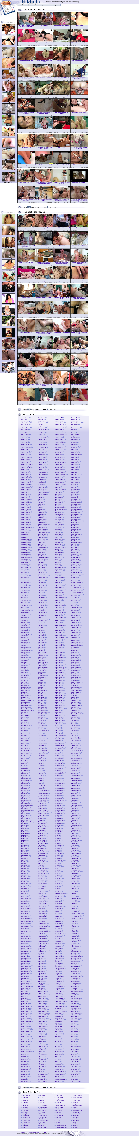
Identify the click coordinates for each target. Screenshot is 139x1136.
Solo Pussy (74, 730)
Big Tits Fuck (24, 836)
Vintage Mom (74, 981)
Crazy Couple (41, 545)
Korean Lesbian (58, 512)
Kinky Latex (57, 499)
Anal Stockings (24, 600)
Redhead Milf (74, 512)
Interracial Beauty (59, 421)
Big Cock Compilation (26, 805)
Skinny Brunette (75, 662)
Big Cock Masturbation (26, 810)
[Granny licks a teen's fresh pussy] (26, 261)
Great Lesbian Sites (77, 1105)
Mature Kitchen (58, 793)
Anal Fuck (23, 584)
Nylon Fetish (58, 963)
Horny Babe (41, 1021)
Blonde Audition (25, 908)
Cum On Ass (41, 564)
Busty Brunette (24, 1069)
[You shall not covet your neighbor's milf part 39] (61, 42)
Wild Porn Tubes (9, 236)
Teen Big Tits (74, 818)
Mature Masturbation (59, 800)
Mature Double (58, 773)
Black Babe (24, 861)
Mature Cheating (58, 765)
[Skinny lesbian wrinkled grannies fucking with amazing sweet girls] (26, 244)
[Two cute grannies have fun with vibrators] (26, 401)
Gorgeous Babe (41, 921)
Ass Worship (24, 682)
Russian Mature (75, 575)
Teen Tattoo (74, 903)
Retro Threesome (75, 542)
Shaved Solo (74, 635)
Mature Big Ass (58, 757)
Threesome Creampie (76, 915)
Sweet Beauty (74, 793)
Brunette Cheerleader (26, 1014)
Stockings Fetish (75, 752)
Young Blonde (74, 1058)
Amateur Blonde (25, 444)
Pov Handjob (74, 426)
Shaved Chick (74, 620)
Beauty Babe (24, 747)
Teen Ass (73, 810)
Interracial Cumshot (59, 424)
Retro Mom (74, 537)
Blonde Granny (24, 936)
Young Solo (74, 1078)
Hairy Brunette (41, 965)
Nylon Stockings (58, 966)
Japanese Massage (59, 472)
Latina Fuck (57, 540)
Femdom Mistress (42, 795)
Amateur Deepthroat (26, 464)
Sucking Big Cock (75, 780)
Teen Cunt (73, 833)
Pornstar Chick (58, 1068)
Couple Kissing (41, 537)
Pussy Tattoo (74, 476)
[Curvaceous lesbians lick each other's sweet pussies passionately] (79, 296)
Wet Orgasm (74, 999)
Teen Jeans (74, 866)
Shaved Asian (74, 610)
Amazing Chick (25, 544)
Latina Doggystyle (59, 539)
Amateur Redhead (25, 506)
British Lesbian (24, 993)
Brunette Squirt (24, 1046)
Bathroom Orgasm (25, 708)
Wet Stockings (74, 1004)
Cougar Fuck (41, 527)
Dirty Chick (40, 639)
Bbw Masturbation (25, 725)
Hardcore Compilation (43, 994)
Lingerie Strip (58, 733)
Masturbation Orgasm (60, 747)
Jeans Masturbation (59, 489)
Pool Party (57, 1058)
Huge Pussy (41, 1066)
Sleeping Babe (74, 688)
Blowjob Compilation (26, 965)
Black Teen (24, 896)
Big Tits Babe (24, 833)
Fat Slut (40, 782)
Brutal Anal (23, 1054)
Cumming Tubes (60, 1119)
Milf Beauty (57, 836)
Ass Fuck (23, 677)
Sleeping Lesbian (75, 692)
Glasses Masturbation (43, 920)
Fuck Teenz (75, 1102)
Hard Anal (40, 986)
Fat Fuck (40, 770)
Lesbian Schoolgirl (59, 673)
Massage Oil (58, 740)
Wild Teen (73, 1044)
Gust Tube (8, 315)
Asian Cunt (24, 632)
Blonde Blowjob (25, 918)
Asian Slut (23, 665)
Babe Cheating (24, 692)
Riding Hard (74, 549)
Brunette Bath (24, 1004)
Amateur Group (25, 482)
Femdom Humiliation (43, 793)
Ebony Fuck (41, 705)
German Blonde (41, 878)
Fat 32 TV (58, 1120)
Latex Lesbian (58, 520)
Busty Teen (40, 419)
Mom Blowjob (58, 900)
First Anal (40, 816)
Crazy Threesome (42, 557)
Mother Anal (57, 928)
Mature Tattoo (58, 825)
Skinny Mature (74, 670)
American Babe (25, 554)
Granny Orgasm (42, 941)
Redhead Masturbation (76, 510)
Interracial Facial (58, 429)
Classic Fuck (41, 471)
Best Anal (23, 760)
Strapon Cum (74, 760)
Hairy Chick (41, 966)
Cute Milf (40, 592)
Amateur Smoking (25, 512)
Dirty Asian (40, 630)
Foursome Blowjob (42, 851)
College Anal (41, 510)
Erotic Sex (40, 740)
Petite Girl (57, 1044)
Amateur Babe (24, 441)
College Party (41, 517)
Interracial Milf (58, 436)
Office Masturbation (59, 968)
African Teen (24, 436)
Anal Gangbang (25, 585)
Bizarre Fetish (24, 853)
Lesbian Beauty (58, 585)
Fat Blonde (40, 765)
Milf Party (57, 865)
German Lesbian (42, 883)
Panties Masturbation (60, 1011)
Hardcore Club (41, 993)
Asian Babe (24, 619)
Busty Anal (23, 1061)
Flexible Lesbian (42, 843)
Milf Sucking (57, 881)
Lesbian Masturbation (60, 637)
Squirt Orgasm (74, 745)
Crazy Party (41, 554)
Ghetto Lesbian (41, 891)
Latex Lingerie (58, 522)
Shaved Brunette (75, 619)
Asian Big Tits (24, 624)
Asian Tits (23, 672)
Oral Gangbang (58, 981)
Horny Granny (41, 1034)
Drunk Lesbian (41, 678)
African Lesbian (25, 434)
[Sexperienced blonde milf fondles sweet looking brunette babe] (26, 314)
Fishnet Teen (41, 838)
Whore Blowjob (74, 1009)
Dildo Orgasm (41, 624)
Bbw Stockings (24, 733)
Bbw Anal (23, 712)
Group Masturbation (42, 950)
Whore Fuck (74, 1011)
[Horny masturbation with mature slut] (44, 296)
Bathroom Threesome (26, 710)
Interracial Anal (58, 417)
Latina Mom (57, 550)
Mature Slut (57, 815)
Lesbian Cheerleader (59, 592)
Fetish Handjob (41, 805)
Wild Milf (73, 1034)
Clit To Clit (40, 484)
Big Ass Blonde (25, 778)
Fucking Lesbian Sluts (61, 1125)
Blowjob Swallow (25, 968)
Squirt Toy (73, 747)
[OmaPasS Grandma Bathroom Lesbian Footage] (61, 163)
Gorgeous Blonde (42, 923)
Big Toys (23, 841)
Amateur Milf (24, 492)
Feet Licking (41, 787)
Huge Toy (40, 1071)
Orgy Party (57, 989)
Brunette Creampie (25, 1019)
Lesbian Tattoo (58, 703)
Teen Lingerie (74, 870)
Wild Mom (73, 1036)
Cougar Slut (41, 530)
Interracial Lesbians (59, 434)
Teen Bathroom (74, 815)
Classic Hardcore (42, 472)
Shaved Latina (74, 624)
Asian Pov (23, 662)
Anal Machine (24, 589)
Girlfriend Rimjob (42, 901)
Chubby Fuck (41, 456)
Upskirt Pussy (74, 961)
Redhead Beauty (75, 501)
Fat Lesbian (41, 773)
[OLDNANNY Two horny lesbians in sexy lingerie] (79, 42)
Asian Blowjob (24, 627)
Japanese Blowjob (59, 461)
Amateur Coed (24, 454)
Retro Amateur (74, 522)
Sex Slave (73, 604)
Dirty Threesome (42, 652)
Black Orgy (24, 885)
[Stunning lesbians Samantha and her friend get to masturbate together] (61, 198)
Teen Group (74, 861)
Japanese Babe (58, 454)
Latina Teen (57, 565)
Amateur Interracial (25, 487)
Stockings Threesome (76, 757)
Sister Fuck (74, 647)
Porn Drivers (9, 148)
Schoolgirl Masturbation (76, 587)
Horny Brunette (41, 1026)
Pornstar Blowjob (59, 1066)
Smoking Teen (74, 718)
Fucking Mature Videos (77, 1097)
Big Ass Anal (24, 772)
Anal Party (23, 595)
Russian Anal (74, 555)
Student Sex (74, 773)
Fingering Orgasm (42, 813)
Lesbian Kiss (58, 629)
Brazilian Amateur (25, 979)
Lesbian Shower (58, 680)
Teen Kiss (73, 868)
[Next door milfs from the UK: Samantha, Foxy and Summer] (61, 279)
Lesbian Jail (57, 627)
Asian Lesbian (24, 647)
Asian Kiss (23, 645)
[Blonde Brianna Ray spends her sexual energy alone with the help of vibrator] (61, 314)
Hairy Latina (41, 973)
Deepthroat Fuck (42, 620)
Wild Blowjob (74, 1028)
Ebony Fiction (59, 1095)
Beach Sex (24, 745)
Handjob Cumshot (42, 984)
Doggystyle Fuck (42, 655)
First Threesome (42, 823)
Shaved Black (74, 615)
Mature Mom (58, 802)
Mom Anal (57, 898)
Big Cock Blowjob (25, 803)
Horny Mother (41, 1043)
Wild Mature (74, 1033)
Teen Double (74, 843)
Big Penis (23, 830)
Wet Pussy (74, 1003)
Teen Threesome (75, 905)
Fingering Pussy (42, 815)
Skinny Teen (74, 680)
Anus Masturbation (25, 610)
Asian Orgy (24, 659)
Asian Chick (24, 629)
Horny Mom (41, 1041)
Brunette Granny (25, 1028)
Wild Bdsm (73, 1023)
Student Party (74, 772)
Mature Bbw (57, 753)
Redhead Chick (75, 504)
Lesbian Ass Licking (59, 579)
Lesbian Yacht (58, 722)
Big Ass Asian (24, 773)
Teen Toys (73, 908)
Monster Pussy (58, 925)
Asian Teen (24, 670)
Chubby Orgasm (42, 464)
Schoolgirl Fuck (75, 585)
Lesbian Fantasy (58, 607)
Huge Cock (40, 1056)
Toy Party (73, 945)
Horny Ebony (41, 1033)
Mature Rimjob (58, 812)
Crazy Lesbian (41, 550)
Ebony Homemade (42, 707)
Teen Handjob (74, 863)
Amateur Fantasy (25, 474)
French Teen (41, 865)
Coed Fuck (40, 504)
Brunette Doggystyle (26, 1021)
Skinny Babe (74, 654)
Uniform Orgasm (75, 958)
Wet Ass (73, 993)
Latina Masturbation (59, 547)
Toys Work (73, 948)
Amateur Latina (25, 489)
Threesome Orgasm (76, 918)
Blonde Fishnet (24, 931)
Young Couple (74, 1064)
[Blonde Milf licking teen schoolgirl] (79, 111)
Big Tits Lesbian (25, 838)
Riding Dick (74, 545)
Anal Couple (24, 569)
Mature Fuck (58, 782)
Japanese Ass (58, 452)
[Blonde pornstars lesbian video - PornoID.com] (26, 163)
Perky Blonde (58, 1031)
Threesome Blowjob (76, 913)
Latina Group (58, 542)
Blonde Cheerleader (26, 921)
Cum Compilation (42, 559)
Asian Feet (23, 637)
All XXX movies (8, 46)
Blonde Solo (24, 955)
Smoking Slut (74, 717)
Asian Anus (24, 617)
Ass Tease (23, 680)
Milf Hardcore (58, 856)
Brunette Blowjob (25, 1011)
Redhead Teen (74, 519)
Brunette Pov (24, 1039)
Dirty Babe (40, 632)
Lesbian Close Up (59, 594)
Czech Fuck (41, 604)
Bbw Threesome (25, 737)
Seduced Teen (74, 595)
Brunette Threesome (26, 1051)
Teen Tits (73, 906)
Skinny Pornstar (75, 675)
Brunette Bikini (24, 1009)
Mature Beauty (58, 755)
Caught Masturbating (43, 426)
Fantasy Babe (41, 757)
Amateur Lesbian (25, 491)
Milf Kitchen (57, 858)
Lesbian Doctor (58, 602)
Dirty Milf (40, 644)
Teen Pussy (74, 886)
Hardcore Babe (41, 991)
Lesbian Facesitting (59, 605)
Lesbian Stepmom (59, 693)
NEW (32, 207)
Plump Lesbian (58, 1054)
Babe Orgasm (24, 695)
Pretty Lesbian (74, 446)
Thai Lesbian (74, 911)
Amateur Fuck (24, 479)
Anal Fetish (24, 579)
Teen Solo (73, 893)
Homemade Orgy (42, 1016)
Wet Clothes (74, 994)
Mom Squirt (57, 913)
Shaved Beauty (75, 614)
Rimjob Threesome (75, 552)
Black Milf (23, 880)
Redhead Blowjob (75, 502)
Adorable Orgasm (25, 427)
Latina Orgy (57, 554)
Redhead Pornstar (75, 515)
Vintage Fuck (74, 973)
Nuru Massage (58, 958)
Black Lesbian (24, 876)
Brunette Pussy (25, 1041)
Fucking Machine (42, 868)
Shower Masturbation (76, 642)
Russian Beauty (75, 559)
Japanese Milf (58, 477)
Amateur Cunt (24, 462)
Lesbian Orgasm (59, 652)
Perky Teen (57, 1036)
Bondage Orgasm (25, 971)
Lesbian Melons (58, 639)
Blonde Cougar (24, 925)
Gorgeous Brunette (42, 925)
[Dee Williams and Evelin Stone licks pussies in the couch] (26, 279)
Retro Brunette (74, 529)
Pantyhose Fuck (58, 1018)
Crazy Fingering (42, 547)
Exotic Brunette (41, 742)
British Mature (24, 994)
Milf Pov (56, 868)
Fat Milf (39, 777)
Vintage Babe (74, 969)
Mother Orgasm (58, 935)
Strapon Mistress (75, 763)
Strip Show (73, 765)
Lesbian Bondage (59, 589)
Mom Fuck (57, 905)
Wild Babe (73, 1021)
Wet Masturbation (75, 998)
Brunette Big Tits (25, 1008)
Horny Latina (41, 1036)
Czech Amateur (41, 597)
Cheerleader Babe (42, 447)
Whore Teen (74, 1016)
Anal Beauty (24, 565)
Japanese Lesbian (59, 471)
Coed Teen (40, 509)
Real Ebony (74, 487)
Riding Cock (74, 544)
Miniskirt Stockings (59, 896)
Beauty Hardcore (25, 753)
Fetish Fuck (41, 803)
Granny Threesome (42, 943)
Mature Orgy (58, 807)
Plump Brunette (58, 1053)
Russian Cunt (74, 567)
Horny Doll (40, 1031)
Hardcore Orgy (41, 1001)
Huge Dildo (40, 1059)
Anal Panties (24, 594)
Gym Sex (40, 953)
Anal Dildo (23, 572)
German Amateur (42, 873)
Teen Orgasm (74, 875)
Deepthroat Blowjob (42, 619)
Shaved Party (74, 630)
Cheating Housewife (42, 441)
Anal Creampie (24, 570)
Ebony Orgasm (41, 718)
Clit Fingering (41, 477)
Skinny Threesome (75, 682)
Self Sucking (74, 597)
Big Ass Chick (24, 782)
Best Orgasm (24, 770)
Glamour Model (41, 913)
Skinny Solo (74, 678)
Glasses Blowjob (42, 916)
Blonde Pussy (24, 951)
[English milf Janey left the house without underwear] (44, 59)
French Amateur (42, 856)
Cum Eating (41, 560)
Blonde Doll (24, 928)
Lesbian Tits (57, 710)
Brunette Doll (24, 1023)
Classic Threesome (42, 476)
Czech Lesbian (41, 605)
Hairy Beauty (41, 961)
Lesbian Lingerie (58, 632)
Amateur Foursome (26, 477)
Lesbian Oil (57, 650)
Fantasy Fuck (41, 758)
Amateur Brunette (25, 447)
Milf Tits (56, 886)
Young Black (74, 1056)
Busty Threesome (42, 421)
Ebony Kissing (41, 708)
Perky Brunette (58, 1033)
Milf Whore (57, 890)
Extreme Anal (41, 745)
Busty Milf (23, 1078)
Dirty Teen (40, 650)
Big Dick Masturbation (26, 821)
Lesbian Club (58, 595)
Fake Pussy (41, 755)
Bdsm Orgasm (24, 742)
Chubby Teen (41, 467)
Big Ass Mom (24, 790)
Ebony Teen (41, 728)
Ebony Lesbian (41, 710)
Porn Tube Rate (9, 349)
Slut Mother (74, 697)
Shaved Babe (74, 612)
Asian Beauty (24, 622)
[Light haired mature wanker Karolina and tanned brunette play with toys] (26, 94)
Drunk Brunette (41, 675)
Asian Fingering (25, 639)
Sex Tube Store (42, 1110)
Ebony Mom (41, 717)
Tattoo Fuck (74, 797)
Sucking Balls (74, 778)
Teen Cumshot (74, 831)
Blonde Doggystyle (25, 926)
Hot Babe (40, 1051)
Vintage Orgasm (75, 983)
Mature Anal (57, 750)
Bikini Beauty (24, 846)
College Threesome (42, 524)
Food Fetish (41, 845)
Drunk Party (41, 683)
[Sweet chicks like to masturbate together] (61, 94)
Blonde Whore (24, 963)
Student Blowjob (75, 767)
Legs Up (57, 575)
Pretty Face (74, 442)
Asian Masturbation (25, 650)
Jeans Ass (57, 486)
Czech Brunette (41, 602)
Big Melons (24, 825)
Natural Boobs (58, 941)
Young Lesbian (74, 1071)
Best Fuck (23, 767)
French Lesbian (41, 861)
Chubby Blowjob (42, 454)
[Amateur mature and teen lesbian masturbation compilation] (61, 261)
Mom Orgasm (58, 908)
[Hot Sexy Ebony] (79, 226)
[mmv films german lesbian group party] (79, 383)
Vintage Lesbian (75, 974)
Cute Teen (40, 595)
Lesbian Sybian (58, 702)
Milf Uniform (57, 888)
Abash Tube (9, 270)
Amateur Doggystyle (26, 467)
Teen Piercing (74, 883)
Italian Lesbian (58, 447)
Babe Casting (24, 690)
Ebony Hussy (59, 1099)
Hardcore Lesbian (42, 996)
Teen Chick (74, 826)
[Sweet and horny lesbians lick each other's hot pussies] (61, 366)
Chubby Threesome (42, 469)
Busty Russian (41, 417)
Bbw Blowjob (24, 713)
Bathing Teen (24, 703)
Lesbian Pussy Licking (60, 668)
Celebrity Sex (41, 431)
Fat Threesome (41, 785)
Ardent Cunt (9, 68)
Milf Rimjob (57, 870)
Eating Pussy (41, 688)
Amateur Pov (24, 504)
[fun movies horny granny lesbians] (26, 181)
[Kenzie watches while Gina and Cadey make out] (26, 348)
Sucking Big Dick (75, 782)
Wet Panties (74, 1001)
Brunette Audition (25, 1001)
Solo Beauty (74, 720)
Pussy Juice (74, 466)
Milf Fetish (57, 850)
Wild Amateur (74, 1019)
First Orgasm (41, 821)
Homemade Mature (42, 1014)
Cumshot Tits (41, 579)
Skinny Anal (74, 650)
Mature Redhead (59, 810)
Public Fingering (75, 451)
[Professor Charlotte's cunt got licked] (44, 129)
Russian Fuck (74, 569)
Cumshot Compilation (43, 575)
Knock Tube (9, 338)
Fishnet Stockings (42, 836)
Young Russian (74, 1074)
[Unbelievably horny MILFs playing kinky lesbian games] (26, 111)
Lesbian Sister (58, 682)
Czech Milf (40, 609)
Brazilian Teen (24, 984)
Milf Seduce (57, 871)
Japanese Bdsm (58, 456)
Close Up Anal (41, 486)
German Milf (41, 886)
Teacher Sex (74, 803)
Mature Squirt (58, 818)
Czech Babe (41, 599)
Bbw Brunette (24, 715)
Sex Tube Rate (42, 1109)
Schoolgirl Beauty (75, 584)
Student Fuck (74, 768)
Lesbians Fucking (59, 723)
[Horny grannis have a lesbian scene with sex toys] (61, 226)
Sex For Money (75, 599)
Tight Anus (73, 923)
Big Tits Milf (24, 840)
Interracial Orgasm (59, 439)
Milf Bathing (57, 835)
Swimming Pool (75, 795)
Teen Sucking (74, 901)
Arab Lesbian (24, 612)
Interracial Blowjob (59, 422)
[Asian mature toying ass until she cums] (79, 129)
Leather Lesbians (59, 570)
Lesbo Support (75, 1120)
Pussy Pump (74, 472)
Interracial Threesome (60, 446)
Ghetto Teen (41, 893)
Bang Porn (8, 80)
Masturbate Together (59, 745)
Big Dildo (23, 823)
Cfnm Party (40, 434)
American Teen (24, 564)
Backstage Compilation (26, 700)
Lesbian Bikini (58, 587)
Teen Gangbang (75, 858)
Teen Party (73, 881)
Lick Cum (57, 727)
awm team (23, 1132)
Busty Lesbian (24, 1076)
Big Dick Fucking (25, 820)
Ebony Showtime (60, 1100)
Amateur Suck (24, 520)
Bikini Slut (23, 851)
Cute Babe (40, 582)
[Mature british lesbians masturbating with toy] (44, 163)
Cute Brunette (41, 585)
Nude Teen (57, 953)
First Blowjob (41, 818)
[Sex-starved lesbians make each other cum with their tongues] (26, 76)
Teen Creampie (74, 830)
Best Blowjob (24, 763)
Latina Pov (57, 559)
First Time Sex (41, 828)
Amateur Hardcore (25, 486)
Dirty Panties (41, 647)
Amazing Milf (24, 549)
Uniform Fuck (74, 955)
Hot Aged (74, 1107)
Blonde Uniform (25, 961)
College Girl (41, 514)
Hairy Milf (40, 979)
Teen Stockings (75, 898)
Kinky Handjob (58, 497)
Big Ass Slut (24, 792)
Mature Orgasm (58, 805)
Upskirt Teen (74, 963)
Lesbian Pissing (58, 660)
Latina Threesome (59, 567)
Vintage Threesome (76, 989)
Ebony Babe (41, 693)
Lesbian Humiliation (59, 625)
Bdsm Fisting (24, 740)
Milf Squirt (57, 876)
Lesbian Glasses (59, 619)
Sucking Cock (74, 785)
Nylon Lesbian (58, 965)
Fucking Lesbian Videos (61, 1127)
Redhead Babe (74, 499)
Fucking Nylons (76, 1100)
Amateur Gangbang (26, 481)
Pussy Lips (74, 469)
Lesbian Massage (59, 635)
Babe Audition (24, 685)
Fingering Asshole (42, 810)
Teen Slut (73, 891)
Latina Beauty (58, 532)
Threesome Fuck (75, 916)
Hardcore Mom (41, 998)
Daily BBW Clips (9, 34)
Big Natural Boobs (25, 826)
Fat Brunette (41, 767)
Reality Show (74, 492)
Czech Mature (41, 607)
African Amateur (25, 431)
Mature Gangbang (59, 783)
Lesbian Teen (58, 707)
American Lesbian (25, 559)
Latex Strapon (58, 527)
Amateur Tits (24, 529)
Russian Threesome (76, 582)
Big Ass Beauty (25, 777)
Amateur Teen (24, 525)
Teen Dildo (73, 838)
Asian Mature (24, 652)
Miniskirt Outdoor (59, 895)
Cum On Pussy (41, 567)
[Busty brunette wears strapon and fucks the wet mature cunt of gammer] (79, 314)
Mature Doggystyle (59, 772)
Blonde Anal (24, 906)
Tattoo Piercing (74, 802)
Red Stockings (74, 496)
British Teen (24, 998)
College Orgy (41, 515)
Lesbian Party (58, 659)
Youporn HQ (9, 258)
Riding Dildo (74, 547)
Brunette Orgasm (25, 1036)
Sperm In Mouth (75, 738)
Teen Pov (73, 885)
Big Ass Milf (24, 788)
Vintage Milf (74, 979)
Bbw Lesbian (24, 722)
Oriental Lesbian (58, 991)
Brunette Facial (24, 1024)
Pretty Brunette (74, 441)
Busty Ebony (24, 1071)
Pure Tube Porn (9, 361)
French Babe (41, 860)
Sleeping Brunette (75, 690)
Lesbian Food (58, 615)
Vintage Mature (74, 978)
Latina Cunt (57, 537)
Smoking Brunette (75, 705)
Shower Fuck (74, 640)
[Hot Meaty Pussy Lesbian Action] (61, 59)
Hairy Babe (40, 960)
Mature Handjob (58, 787)
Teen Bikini (73, 820)
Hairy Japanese (41, 971)
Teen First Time (75, 853)
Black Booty (24, 868)
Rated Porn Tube (9, 372)
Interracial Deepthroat (60, 426)
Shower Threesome (76, 645)
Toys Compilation (75, 946)
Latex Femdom (58, 519)
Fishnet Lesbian (41, 833)
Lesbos (74, 1122)
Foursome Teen (41, 855)
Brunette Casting (25, 1013)
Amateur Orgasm (25, 499)
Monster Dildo (58, 921)
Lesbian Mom (58, 642)
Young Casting (74, 1061)
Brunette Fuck (24, 1026)
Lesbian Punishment (59, 667)
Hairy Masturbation (42, 976)
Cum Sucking (41, 572)
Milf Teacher (57, 883)
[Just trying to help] (61, 146)
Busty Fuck (24, 1073)
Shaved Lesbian (75, 625)
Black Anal (23, 858)
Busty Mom (24, 1079)
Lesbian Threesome (59, 708)
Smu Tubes (42, 1112)
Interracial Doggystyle (60, 427)
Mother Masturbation (59, 933)
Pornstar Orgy (58, 1076)
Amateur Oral (24, 497)
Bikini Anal (23, 843)
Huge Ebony (41, 1061)
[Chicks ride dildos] (44, 24)
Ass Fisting (24, 675)
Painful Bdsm (58, 1008)
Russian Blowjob (75, 562)
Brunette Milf (24, 1033)
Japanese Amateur (59, 449)
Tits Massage (74, 936)
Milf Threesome (58, 885)
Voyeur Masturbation (76, 991)
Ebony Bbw (40, 695)
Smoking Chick (75, 707)
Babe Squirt (24, 697)
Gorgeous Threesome (43, 931)
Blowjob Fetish (24, 966)
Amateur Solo (24, 514)
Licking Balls (58, 728)
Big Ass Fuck (24, 785)
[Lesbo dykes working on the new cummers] (61, 111)
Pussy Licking (74, 467)
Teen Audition (74, 812)
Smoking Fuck (74, 710)
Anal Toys (23, 607)
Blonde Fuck (24, 933)
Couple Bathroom (42, 534)
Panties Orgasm (58, 1013)
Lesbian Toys (58, 712)
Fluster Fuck (9, 102)
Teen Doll (73, 841)
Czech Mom (41, 610)
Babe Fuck (23, 693)
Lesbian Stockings (59, 695)
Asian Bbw (23, 620)
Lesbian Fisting (58, 614)
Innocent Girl (41, 1078)
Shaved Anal (74, 609)
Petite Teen (57, 1049)
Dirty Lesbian (41, 642)
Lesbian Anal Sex (59, 577)
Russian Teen (74, 580)
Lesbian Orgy (58, 654)
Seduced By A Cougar (76, 594)
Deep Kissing (41, 617)
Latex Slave (57, 525)
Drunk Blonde (41, 673)
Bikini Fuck (24, 850)
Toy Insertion (74, 943)
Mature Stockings (59, 820)
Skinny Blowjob (75, 660)
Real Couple (74, 486)
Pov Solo (73, 432)
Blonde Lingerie (25, 941)
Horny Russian (41, 1048)
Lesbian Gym (58, 622)
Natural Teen (58, 948)
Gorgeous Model (42, 930)
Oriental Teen (58, 993)
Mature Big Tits (58, 758)
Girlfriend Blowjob (42, 898)
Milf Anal (57, 833)
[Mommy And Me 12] (26, 296)
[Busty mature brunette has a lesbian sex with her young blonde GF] (44, 279)
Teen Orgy (73, 876)
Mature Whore (58, 830)
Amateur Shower (25, 510)
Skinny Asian (74, 652)
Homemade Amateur (43, 1006)
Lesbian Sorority (58, 688)
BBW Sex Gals (59, 1114)
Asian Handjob (24, 642)
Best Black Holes (43, 1117)
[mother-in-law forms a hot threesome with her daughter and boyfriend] (26, 24)
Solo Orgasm (74, 728)
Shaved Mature (75, 627)
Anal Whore (24, 609)
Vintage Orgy (74, 984)
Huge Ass (40, 1053)
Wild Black (73, 1026)
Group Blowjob (41, 946)
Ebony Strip (41, 727)
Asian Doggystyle (25, 634)
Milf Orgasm (58, 861)
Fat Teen (40, 783)
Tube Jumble (9, 171)
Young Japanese (75, 1068)
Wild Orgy (73, 1038)
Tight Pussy (74, 930)
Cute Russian (41, 594)
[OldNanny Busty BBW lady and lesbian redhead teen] (61, 181)
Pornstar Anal (58, 1063)
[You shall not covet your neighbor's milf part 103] (79, 163)
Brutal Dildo (24, 1056)
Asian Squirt (24, 668)
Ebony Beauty (41, 697)
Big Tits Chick (24, 835)
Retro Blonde (74, 525)
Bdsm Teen (24, 743)
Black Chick (24, 870)
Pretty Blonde (74, 439)
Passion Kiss (58, 1028)
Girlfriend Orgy (41, 900)
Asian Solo (23, 667)
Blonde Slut (24, 953)
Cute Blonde (41, 584)
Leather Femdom (59, 569)
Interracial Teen (58, 444)
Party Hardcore (58, 1026)
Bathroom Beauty (25, 705)
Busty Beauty (24, 1066)
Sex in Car (73, 605)
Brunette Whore (25, 1053)
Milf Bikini (57, 838)
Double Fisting (41, 663)
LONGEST (37, 207)
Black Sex (23, 890)
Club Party (40, 499)
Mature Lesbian (58, 797)
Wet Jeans (73, 996)
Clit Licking (40, 479)
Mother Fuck (58, 931)
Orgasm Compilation (59, 984)
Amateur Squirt (24, 515)
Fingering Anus (41, 808)
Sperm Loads (74, 742)
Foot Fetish (40, 846)
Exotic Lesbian (41, 743)
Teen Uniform (74, 910)
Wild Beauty (74, 1024)
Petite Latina (57, 1046)
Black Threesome (25, 898)
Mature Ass (57, 752)
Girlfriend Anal (41, 896)
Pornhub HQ (9, 125)
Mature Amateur (58, 748)
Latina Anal (57, 529)
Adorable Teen (24, 429)
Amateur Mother (25, 496)
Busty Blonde (24, 1068)
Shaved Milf (74, 629)
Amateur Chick (24, 452)
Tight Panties (74, 928)
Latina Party (57, 555)
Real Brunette (74, 482)
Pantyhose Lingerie (59, 1019)
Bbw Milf (23, 727)
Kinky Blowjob (58, 496)
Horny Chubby (41, 1028)
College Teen (41, 522)
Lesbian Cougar (58, 599)
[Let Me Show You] (26, 129)
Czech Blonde (41, 600)
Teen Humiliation (75, 865)
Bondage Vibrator (25, 973)
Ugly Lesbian (74, 950)
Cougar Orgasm (42, 529)
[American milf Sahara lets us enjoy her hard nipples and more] (44, 111)
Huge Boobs (41, 1054)
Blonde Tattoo (24, 958)
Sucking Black (74, 783)
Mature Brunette (58, 763)
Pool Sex (57, 1059)
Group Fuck (41, 948)
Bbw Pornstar (24, 732)
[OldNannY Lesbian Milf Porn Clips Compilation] (79, 261)
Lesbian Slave (58, 683)
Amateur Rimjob (25, 509)
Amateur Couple (25, 459)
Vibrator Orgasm (75, 965)
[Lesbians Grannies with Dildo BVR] (79, 181)
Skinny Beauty (74, 655)
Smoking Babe (74, 700)
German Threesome (43, 890)
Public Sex (73, 456)
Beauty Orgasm (25, 755)
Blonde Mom (24, 945)
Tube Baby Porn (43, 1114)
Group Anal (40, 945)
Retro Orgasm (74, 539)
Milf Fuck (57, 851)
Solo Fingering (74, 725)
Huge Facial (41, 1063)
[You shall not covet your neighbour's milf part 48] (44, 226)
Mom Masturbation (59, 906)
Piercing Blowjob (58, 1051)
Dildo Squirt (40, 627)
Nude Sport (57, 951)
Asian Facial (24, 635)
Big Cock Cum (24, 807)
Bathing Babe (24, 702)
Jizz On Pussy (58, 491)
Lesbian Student (58, 700)
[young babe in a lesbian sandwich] (61, 348)
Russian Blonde (75, 560)
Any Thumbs (9, 292)
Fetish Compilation (42, 802)
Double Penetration (42, 667)
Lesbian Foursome (59, 617)
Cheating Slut (41, 446)
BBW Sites (58, 1117)
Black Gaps (42, 1119)
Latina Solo (57, 562)
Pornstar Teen (74, 421)
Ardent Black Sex (43, 1115)
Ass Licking (24, 678)
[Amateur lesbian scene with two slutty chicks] (61, 76)
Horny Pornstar (41, 1044)
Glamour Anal (41, 906)
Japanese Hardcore (59, 467)
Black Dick (23, 873)
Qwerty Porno (8, 159)
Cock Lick (40, 502)
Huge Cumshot (41, 1058)
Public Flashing (74, 452)
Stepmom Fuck (75, 748)
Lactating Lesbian (59, 514)
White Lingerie (74, 1006)
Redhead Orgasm (75, 514)
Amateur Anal (24, 437)
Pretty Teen (74, 449)
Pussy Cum (74, 459)
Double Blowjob (41, 659)
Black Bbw (23, 863)
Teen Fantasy (74, 846)
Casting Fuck (41, 424)
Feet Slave (40, 788)
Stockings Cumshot (76, 750)
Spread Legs (74, 743)
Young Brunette (75, 1059)
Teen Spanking (74, 895)
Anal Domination (25, 575)
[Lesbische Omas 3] (61, 383)
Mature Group (58, 785)
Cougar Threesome (42, 532)
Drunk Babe (41, 672)
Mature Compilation (59, 767)
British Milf (23, 996)
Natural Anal (57, 940)
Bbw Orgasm (24, 728)
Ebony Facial (41, 703)
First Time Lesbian (42, 826)
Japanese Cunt (58, 464)
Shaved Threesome (76, 639)
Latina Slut (57, 560)
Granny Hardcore (42, 936)
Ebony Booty (41, 700)
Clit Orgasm (41, 481)
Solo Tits (73, 733)
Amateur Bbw (24, 442)
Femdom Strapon (42, 800)
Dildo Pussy (41, 625)
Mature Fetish (58, 778)
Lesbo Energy (75, 1117)
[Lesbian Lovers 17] (44, 94)
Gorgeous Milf (41, 928)
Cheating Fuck (41, 439)
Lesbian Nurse (58, 647)
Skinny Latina (74, 665)
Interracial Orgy (58, 441)
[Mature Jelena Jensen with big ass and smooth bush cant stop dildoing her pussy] (44, 42)
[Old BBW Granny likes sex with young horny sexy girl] (44, 401)
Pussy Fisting (74, 461)
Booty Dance (24, 976)
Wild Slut (73, 1043)
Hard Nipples (41, 989)
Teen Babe (73, 813)
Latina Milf (57, 549)
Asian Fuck (24, 640)
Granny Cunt (41, 933)
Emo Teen (40, 733)
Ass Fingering (24, 673)
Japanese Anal (58, 451)
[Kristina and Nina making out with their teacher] (61, 296)
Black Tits (23, 900)
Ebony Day (41, 1125)
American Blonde (25, 555)
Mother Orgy (58, 936)
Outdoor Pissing (58, 1004)
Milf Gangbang (58, 853)
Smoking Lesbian (75, 712)
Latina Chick (58, 535)
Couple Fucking (41, 535)
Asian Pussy (24, 663)
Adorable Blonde (25, 421)
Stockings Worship (75, 758)
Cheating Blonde (42, 436)
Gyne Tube (8, 326)
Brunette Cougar (25, 1018)
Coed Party (40, 507)
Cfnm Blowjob (41, 432)
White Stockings (75, 1008)
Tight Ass (73, 925)
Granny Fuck (41, 935)
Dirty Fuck (40, 640)
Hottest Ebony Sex (60, 1105)
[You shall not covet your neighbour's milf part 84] (79, 279)
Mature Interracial (59, 790)
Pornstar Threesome (76, 422)
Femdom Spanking (42, 798)
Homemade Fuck (42, 1011)
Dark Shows (42, 1122)
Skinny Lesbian (75, 667)
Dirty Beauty (41, 634)
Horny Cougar (41, 1029)
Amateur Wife (24, 532)
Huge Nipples (41, 1064)
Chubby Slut (41, 466)
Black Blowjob (24, 866)
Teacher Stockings (75, 805)
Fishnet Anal (41, 830)
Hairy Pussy (41, 981)
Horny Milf (40, 1039)
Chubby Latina (41, 457)
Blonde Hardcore (25, 938)
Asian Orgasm (24, 657)
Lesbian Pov (58, 665)
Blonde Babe (24, 910)
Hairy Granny (41, 969)
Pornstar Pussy (58, 1081)
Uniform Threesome (76, 960)
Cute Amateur (41, 580)
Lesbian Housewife (59, 624)
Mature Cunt (58, 768)
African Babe (24, 432)
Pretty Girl (73, 444)
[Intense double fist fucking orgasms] (79, 244)
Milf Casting (57, 841)
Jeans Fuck (57, 487)
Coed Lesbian (41, 506)
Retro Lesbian (74, 532)
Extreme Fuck (41, 748)
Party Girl (57, 1024)
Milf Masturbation (59, 860)
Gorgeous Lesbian (42, 926)
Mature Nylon (58, 803)
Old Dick (57, 974)
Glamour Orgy (41, 915)
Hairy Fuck (40, 968)
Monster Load (58, 923)
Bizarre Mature (24, 856)
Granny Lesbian (42, 938)
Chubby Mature (41, 461)
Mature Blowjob (58, 762)
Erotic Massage (41, 738)
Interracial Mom (58, 437)
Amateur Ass (24, 439)
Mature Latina (58, 795)
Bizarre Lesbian (25, 855)
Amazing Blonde (25, 540)
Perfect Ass (57, 1029)
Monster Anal (58, 916)
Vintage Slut (74, 986)
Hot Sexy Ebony (60, 1104)
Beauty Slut (24, 758)
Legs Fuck (57, 574)
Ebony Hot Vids (59, 1097)
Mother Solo (57, 938)
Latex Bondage (58, 517)
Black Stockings (25, 895)
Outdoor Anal (58, 994)
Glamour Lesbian (42, 910)
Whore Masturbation (76, 1013)
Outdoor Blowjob (58, 996)
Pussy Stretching (75, 474)
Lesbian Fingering (59, 612)
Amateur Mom (24, 494)
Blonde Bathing (24, 911)
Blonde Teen (24, 960)
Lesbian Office (58, 649)
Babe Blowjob (24, 688)
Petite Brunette (58, 1043)
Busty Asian (24, 1063)
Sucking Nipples (75, 790)
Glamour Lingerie (42, 911)
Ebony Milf (40, 715)
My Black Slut (59, 1109)
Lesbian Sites (75, 1115)
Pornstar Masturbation (60, 1073)
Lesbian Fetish (58, 610)
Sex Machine (74, 600)
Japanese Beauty (59, 457)
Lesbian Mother (58, 645)
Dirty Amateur (41, 629)
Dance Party (41, 615)
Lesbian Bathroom (59, 584)
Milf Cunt (57, 843)
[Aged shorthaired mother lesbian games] (44, 366)
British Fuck (24, 991)
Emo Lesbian (41, 732)
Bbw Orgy (23, 730)
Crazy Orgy (41, 552)
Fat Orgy (40, 780)
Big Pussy (23, 831)
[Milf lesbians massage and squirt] (26, 59)
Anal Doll (23, 574)
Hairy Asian (40, 958)
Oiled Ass (57, 973)
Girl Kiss (40, 895)
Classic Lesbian (42, 474)
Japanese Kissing (59, 469)
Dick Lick (40, 622)
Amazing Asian (24, 535)
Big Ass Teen (24, 793)
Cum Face (40, 562)
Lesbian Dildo (58, 600)
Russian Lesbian (75, 572)
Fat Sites (58, 1122)
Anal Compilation (25, 567)
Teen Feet (73, 848)
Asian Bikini (24, 625)
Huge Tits (40, 1069)
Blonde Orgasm (25, 946)
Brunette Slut (24, 1043)
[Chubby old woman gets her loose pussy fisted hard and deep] (44, 146)
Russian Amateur (75, 554)
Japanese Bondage (59, 462)
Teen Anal (73, 808)
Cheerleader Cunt (42, 449)
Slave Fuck (74, 683)
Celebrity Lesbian (42, 429)
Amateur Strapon (25, 517)
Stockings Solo (74, 755)
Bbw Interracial (24, 718)
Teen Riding (74, 888)
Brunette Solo (24, 1044)
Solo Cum (73, 722)
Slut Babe (73, 693)
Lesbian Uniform (58, 715)
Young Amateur (75, 1048)
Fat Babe (40, 763)
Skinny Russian (75, 677)
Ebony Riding (41, 722)
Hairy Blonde (41, 963)
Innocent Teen (41, 1081)
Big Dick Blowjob (25, 815)
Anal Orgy (23, 592)
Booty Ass (23, 974)
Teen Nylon (74, 873)
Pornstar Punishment (60, 1079)
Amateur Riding (25, 507)
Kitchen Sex (57, 510)
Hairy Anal (40, 956)
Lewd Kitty (74, 1124)
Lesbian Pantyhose (59, 657)
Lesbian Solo (58, 687)
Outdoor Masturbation (60, 1001)
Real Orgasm (74, 489)
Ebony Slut (40, 723)
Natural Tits (57, 950)
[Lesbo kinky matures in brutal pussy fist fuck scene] (26, 226)
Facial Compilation (42, 752)
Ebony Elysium (42, 1127)
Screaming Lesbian (75, 590)
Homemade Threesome (43, 1019)
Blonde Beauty (24, 913)
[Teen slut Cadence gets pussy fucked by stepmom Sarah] (26, 198)
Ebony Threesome (42, 730)
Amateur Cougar (25, 457)
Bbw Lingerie (24, 723)
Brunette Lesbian (25, 1031)
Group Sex (40, 951)
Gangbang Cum (42, 871)
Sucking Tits (74, 792)
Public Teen (74, 457)
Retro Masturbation (75, 534)
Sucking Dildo (74, 788)
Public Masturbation (76, 454)
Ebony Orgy (41, 720)
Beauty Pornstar (25, 757)
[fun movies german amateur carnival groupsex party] (26, 383)
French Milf (40, 863)
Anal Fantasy (24, 577)
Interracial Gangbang (60, 432)
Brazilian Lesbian (25, 983)
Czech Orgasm (41, 612)
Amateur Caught (25, 451)
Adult (8, 281)
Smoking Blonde (75, 703)
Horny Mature (41, 1038)
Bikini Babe (24, 845)
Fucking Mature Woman (78, 1099)
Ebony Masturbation (42, 712)
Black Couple (24, 871)
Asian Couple (24, 630)
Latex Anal (57, 515)
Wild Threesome (75, 1046)
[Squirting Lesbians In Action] (26, 331)
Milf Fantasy (57, 848)
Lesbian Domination (59, 604)
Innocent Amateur (42, 1073)
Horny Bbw (40, 1023)
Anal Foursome (25, 582)
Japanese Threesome (60, 484)
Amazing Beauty (25, 539)
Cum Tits (40, 574)
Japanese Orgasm (59, 479)
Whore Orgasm (75, 1014)
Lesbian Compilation (59, 597)
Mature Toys (58, 828)
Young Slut (73, 1076)
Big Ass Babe (24, 775)
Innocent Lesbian (42, 1079)
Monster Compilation (59, 920)
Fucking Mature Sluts (77, 1095)
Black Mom (24, 881)
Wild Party (73, 1039)
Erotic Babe (41, 735)
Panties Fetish (58, 1009)
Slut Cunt (73, 695)
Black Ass (23, 860)
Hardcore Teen (41, 1004)
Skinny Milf (74, 672)
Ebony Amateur (41, 690)
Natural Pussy (58, 946)
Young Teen (74, 1079)
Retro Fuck (74, 530)
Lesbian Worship (59, 720)
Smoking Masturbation (76, 713)
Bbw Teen (23, 735)
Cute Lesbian (41, 590)
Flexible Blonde (41, 841)
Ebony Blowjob (41, 698)
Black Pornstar (24, 886)
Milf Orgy (57, 863)
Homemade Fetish (42, 1009)
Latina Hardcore (58, 544)
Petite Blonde (58, 1041)
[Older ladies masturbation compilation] (61, 24)
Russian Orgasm (75, 579)
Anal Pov (23, 597)
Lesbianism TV (76, 1112)
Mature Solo (57, 816)
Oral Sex (57, 983)
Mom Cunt (57, 901)
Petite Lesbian (58, 1048)
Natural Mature (58, 945)
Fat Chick (40, 768)
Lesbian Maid (58, 634)
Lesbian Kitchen (58, 630)
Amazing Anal (24, 534)
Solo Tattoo (74, 732)
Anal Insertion (24, 587)
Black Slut (23, 891)
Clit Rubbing (41, 482)
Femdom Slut (41, 797)
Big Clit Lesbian (25, 800)
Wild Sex (73, 1041)
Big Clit (23, 798)
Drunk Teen (40, 687)
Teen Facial (74, 845)
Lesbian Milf (57, 640)
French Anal (41, 858)
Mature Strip (57, 821)
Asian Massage (25, 649)
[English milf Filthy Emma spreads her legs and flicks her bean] (79, 76)
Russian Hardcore (75, 570)
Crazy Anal (40, 544)
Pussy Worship (75, 481)
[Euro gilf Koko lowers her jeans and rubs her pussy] (26, 42)
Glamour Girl (41, 908)
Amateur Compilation (26, 456)
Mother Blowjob (58, 930)
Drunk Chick (41, 677)
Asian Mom (24, 655)
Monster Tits (58, 926)
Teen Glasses (74, 860)
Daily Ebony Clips (43, 1120)
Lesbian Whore (58, 718)
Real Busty (74, 484)
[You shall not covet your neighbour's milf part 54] (79, 401)
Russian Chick (74, 565)
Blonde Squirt (24, 956)
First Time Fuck (41, 825)
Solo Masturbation (75, 727)
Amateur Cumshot (25, 461)
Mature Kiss (57, 792)
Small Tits (73, 698)
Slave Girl (73, 685)
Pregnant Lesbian (75, 436)
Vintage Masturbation (76, 976)
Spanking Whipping (75, 737)
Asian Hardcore (25, 644)
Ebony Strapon (41, 725)
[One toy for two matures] (61, 244)
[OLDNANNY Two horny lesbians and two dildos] (79, 331)
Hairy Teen (40, 983)
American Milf (24, 562)
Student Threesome (76, 775)
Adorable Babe (24, 419)
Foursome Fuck (42, 853)
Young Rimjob (74, 1073)
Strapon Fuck (74, 762)
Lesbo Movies (75, 1119)
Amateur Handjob (25, 484)
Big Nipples (24, 828)
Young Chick (74, 1063)
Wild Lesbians (74, 1031)
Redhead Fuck (74, 507)
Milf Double (57, 846)
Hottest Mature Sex (77, 1110)
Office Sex (57, 971)
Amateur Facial (25, 472)
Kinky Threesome (59, 506)
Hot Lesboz (75, 1109)
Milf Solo (57, 873)
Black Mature (24, 878)
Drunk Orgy (41, 682)
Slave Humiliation (75, 687)
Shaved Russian (75, 634)
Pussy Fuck (74, 464)
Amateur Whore (25, 530)
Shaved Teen (74, 637)
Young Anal (74, 1049)
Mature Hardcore (59, 788)
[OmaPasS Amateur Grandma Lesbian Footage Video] (44, 314)
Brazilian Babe (24, 981)
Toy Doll (73, 941)
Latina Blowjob (58, 534)
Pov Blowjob (74, 424)
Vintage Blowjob (75, 971)
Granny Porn (75, 1104)
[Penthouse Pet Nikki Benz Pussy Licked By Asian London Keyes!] (61, 129)
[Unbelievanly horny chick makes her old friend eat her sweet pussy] (26, 366)
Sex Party (73, 602)
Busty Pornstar (24, 1081)
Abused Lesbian (25, 417)
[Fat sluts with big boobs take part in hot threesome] (44, 383)
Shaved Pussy (74, 632)
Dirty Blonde (41, 635)
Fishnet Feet (41, 831)
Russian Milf (74, 577)
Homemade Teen (42, 1018)
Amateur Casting (25, 449)
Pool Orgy (57, 1056)
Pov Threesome (75, 434)
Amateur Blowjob (25, 446)
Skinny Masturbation (76, 668)
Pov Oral (73, 429)
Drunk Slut (40, 685)
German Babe (41, 876)
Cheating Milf (41, 442)
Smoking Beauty (75, 702)
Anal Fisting (24, 580)
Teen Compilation (75, 828)
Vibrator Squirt (74, 966)
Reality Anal (74, 491)
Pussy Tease (74, 477)
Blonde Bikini (24, 916)
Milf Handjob (58, 855)
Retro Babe (74, 524)
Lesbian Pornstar (59, 663)
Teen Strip (73, 900)
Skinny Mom (74, 673)
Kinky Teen (57, 504)
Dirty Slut (40, 649)
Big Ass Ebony (24, 783)
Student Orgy (74, 770)
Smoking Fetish (75, 708)
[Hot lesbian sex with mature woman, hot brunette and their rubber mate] (44, 331)
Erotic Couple (41, 737)
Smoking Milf (74, 715)
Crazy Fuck (41, 549)
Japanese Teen (58, 482)
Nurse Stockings (59, 956)
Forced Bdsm (41, 850)
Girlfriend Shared (42, 903)
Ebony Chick (41, 702)
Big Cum (23, 812)
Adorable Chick (25, 424)
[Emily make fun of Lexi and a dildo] (79, 59)
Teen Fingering (74, 851)
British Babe (24, 989)
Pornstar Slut (74, 417)
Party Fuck (57, 1023)
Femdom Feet (41, 792)
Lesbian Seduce (58, 677)
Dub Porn (8, 91)
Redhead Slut (74, 517)
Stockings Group (75, 753)
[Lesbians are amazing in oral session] (44, 76)
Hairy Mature (41, 978)
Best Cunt (23, 765)
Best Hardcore (24, 768)
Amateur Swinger (25, 522)
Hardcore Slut (41, 1003)
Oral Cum (57, 978)
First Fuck (40, 820)
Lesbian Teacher (58, 705)
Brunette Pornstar (25, 1038)
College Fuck (41, 512)
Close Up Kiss (41, 489)
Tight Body (73, 926)
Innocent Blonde (42, 1074)
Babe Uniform (24, 698)
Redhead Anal (74, 497)
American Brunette (25, 557)
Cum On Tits (41, 569)
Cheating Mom (41, 444)
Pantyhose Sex (58, 1021)
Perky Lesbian (58, 1034)
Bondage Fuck (24, 969)
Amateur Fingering (25, 476)
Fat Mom (40, 778)
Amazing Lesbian (25, 547)
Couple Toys (41, 542)
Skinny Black (74, 657)
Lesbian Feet (58, 609)
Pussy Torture (74, 479)
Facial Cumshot (41, 753)
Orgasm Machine (59, 986)
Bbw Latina (24, 720)
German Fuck (41, 881)
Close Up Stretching (42, 496)
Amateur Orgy (24, 501)
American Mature (25, 560)
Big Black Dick (24, 795)
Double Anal (41, 657)
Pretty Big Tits (74, 437)
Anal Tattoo (24, 604)
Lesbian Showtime (76, 1114)
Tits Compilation (75, 933)
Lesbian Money (58, 644)
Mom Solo (57, 911)
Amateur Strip (24, 519)
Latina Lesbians (58, 545)
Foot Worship (41, 848)
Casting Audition (42, 422)
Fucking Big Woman (60, 1124)
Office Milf (57, 969)
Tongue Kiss (74, 938)
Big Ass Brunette (25, 780)
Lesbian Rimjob (58, 672)
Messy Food (58, 831)
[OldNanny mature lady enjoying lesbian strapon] (44, 348)
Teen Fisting (74, 855)
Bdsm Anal (23, 738)
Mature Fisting (58, 780)
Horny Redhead (41, 1046)
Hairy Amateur (41, 955)
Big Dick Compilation (26, 816)
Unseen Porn (9, 224)
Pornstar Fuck (58, 1069)
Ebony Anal (40, 692)
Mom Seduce (58, 910)
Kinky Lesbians (58, 501)
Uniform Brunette (75, 951)
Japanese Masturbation (60, 474)
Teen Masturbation (75, 871)
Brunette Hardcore (25, 1029)
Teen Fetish (74, 850)
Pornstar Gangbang (59, 1071)
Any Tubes (8, 304)
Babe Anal (23, 683)
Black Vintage (24, 901)
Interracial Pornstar (59, 442)
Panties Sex (57, 1014)
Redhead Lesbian (75, 509)
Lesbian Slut (57, 685)
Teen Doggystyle (75, 840)
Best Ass (23, 762)
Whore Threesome (75, 1018)
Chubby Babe (41, 452)
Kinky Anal (57, 494)
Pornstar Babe (58, 1064)
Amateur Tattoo (25, 524)
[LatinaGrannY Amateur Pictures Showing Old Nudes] (44, 198)
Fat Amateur (41, 760)
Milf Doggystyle (58, 845)
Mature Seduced (58, 813)
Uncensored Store (8, 182)
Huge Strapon (41, 1068)
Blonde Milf (24, 943)
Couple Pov (41, 540)
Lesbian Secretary (59, 675)
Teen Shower (74, 890)
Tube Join (8, 57)
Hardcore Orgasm (42, 999)
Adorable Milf (24, 426)
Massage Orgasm (59, 742)
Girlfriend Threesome (43, 905)
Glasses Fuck (41, 918)
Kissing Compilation (59, 507)
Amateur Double (25, 471)
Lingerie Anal (58, 730)
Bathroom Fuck (25, 707)
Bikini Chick (24, 848)
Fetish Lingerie (41, 807)
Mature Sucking (58, 823)
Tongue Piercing (75, 940)
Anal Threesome (25, 605)
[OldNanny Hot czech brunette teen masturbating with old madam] (44, 261)
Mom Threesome (59, 915)
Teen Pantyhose (75, 880)
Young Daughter (75, 1066)
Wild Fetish (74, 1029)
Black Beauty (24, 865)
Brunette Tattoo (24, 1048)
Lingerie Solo (58, 732)
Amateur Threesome (26, 527)
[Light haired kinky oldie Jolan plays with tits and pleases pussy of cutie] (44, 181)
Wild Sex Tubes (9, 247)
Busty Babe (24, 1064)
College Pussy (41, 519)
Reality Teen (74, 494)
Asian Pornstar (24, 660)
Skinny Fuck (74, 663)
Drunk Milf (40, 680)
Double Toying (41, 668)
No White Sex (59, 1110)
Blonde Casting (25, 920)
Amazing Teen (24, 552)
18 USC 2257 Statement (34, 1132)
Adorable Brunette (25, 422)
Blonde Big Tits (24, 915)
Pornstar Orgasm (59, 1074)
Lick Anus (57, 725)
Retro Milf (73, 535)
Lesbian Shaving (58, 678)
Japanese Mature (59, 476)
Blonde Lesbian (25, 940)
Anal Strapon (24, 602)
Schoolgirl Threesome (76, 589)
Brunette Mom (24, 1034)
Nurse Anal (57, 955)
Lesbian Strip (58, 698)
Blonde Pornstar (25, 948)
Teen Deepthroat (75, 836)
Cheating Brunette (42, 437)
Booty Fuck (24, 978)
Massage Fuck (58, 738)
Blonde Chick (24, 923)
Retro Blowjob (74, 527)
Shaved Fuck (74, 622)
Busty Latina (24, 1074)
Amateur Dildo (24, 466)
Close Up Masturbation (43, 491)
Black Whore (24, 903)
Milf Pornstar (58, 866)
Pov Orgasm (74, 431)
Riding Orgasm (74, 550)
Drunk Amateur (41, 670)
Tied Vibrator (74, 920)
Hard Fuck (40, 988)
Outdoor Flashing (59, 998)
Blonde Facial (24, 930)
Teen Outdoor (74, 878)
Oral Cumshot (58, 979)
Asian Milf (23, 654)
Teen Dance (74, 835)
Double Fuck (41, 665)
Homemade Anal (42, 1008)
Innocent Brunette (42, 1076)
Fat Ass (40, 762)
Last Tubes (8, 114)
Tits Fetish (73, 935)
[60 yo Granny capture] (44, 244)
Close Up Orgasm (42, 492)
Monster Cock (58, 918)
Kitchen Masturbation (60, 509)
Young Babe (74, 1053)
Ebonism (41, 1124)
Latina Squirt (58, 564)
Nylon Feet (57, 961)
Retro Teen (73, 540)
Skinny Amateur (75, 649)
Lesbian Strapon (58, 697)
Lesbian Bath (58, 582)
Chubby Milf (41, 462)
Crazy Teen (40, 555)
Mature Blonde (58, 760)
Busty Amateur (24, 1059)
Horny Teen (40, 1049)
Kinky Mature (58, 502)
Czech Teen (41, 614)
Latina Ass (57, 530)
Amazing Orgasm (25, 550)
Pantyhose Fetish (59, 1016)
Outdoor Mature (58, 1003)
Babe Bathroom (25, 687)
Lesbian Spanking (59, 690)
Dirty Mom (40, 645)
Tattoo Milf (73, 800)
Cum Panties (41, 570)
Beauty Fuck (24, 752)
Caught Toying (41, 427)
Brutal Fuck (24, 1058)
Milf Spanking (58, 875)
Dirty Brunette (41, 637)
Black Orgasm (24, 883)
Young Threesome (75, 1081)
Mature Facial (58, 775)
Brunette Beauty (25, 1006)
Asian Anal (23, 615)
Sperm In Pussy (75, 740)
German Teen (41, 888)
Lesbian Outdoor (58, 655)
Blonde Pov (24, 950)
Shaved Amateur (75, 607)
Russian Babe (74, 557)
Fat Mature (40, 775)
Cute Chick (40, 587)
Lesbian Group (58, 620)
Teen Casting (74, 823)
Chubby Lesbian (42, 459)
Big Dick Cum (24, 818)
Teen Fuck (73, 856)
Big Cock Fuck (24, 808)
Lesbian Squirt (58, 692)
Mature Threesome (59, 826)
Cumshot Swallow (42, 577)
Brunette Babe (24, 1003)
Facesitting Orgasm (42, 750)
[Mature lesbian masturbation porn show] (79, 94)
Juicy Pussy (58, 492)
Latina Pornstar (58, 557)
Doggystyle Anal (42, 654)
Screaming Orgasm (76, 592)
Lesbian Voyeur (58, 717)
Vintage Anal (74, 968)
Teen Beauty (74, 816)
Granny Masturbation (43, 940)
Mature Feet (57, 777)
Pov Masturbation (75, 427)
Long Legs (57, 737)
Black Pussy (24, 888)
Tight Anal (73, 921)
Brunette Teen (24, 1049)
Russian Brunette (75, 564)
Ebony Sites (59, 1102)
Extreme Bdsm (41, 747)
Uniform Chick (74, 953)
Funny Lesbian (41, 870)
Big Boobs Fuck (25, 797)
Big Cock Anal (24, 802)
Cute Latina (40, 589)
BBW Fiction (59, 1112)
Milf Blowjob (57, 840)
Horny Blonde (41, 1024)
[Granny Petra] (61, 401)
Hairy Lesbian (41, 974)
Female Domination (42, 790)
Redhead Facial (75, 506)
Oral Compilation (59, 976)
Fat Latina (40, 772)
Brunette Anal (24, 999)
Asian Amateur (24, 614)
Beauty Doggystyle (25, 750)
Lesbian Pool (58, 662)
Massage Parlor (58, 743)
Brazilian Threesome (26, 986)
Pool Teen (57, 1061)
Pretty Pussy (74, 447)
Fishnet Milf (40, 835)
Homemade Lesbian (43, 1013)
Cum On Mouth (41, 565)
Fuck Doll (40, 866)
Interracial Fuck (58, 431)
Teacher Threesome (76, 807)
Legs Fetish (57, 572)
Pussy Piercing (74, 471)
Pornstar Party (58, 1078)
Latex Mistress (58, 524)
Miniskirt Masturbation (60, 893)
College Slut (41, 520)
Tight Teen (73, 931)
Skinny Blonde (74, 659)
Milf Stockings (58, 878)
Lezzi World (75, 1127)
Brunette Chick (24, 1016)
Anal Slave (23, 599)
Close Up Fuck (41, 487)
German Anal (41, 875)
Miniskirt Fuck (58, 891)
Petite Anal (57, 1038)
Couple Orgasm (42, 539)
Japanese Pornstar (59, 481)
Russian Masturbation (76, 574)
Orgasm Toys (58, 988)
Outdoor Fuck (58, 999)
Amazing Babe (24, 537)
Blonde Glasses (25, 935)
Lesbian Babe (58, 580)
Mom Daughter (58, 903)
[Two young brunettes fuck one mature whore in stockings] (79, 348)
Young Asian (74, 1051)
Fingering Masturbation (43, 812)
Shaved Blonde (74, 617)
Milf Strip (57, 880)
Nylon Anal (57, 960)
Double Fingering (42, 662)
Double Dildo (41, 660)
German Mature (42, 885)
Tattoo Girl (73, 798)
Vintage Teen (74, 988)
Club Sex (40, 501)
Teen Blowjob (74, 821)
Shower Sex (74, 644)
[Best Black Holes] (79, 24)
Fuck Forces (9, 136)
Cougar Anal (41, 525)
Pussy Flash (74, 462)
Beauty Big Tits (24, 748)
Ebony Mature (41, 713)
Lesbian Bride (58, 590)
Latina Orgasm (58, 552)
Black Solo (23, 893)
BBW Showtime (59, 1115)
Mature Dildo (58, 770)
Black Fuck (24, 875)
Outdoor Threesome (59, 1006)
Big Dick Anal (24, 813)
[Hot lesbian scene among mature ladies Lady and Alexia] (79, 146)
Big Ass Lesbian (25, 787)
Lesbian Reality (58, 670)
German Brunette (42, 880)
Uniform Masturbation (76, 956)
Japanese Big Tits (59, 459)
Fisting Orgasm (41, 840)
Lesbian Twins (58, 713)
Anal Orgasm (24, 590)
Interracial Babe (58, 419)
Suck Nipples (74, 777)
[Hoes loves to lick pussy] (26, 146)
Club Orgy (40, 497)
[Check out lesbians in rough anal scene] (61, 331)
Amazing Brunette (25, 542)
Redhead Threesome (76, 520)
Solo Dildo (73, 723)
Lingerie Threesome (59, 735)
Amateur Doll (24, 469)
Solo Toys (73, 735)
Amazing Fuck (24, 545)
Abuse (44, 1132)
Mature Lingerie (58, 798)
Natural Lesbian (58, 943)
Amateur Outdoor (25, 502)
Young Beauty (74, 1054)
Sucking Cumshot (75, 787)
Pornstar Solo (74, 419)
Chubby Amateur (42, 451)
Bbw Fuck (23, 717)
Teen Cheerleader (75, 825)
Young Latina (74, 1069)
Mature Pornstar (58, 808)
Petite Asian (57, 1039)
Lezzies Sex (75, 1125)
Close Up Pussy (42, 494)
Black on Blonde (25, 905)
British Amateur (25, 988)
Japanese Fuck (58, 466)
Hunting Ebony (59, 1107)
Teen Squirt (74, 896)
